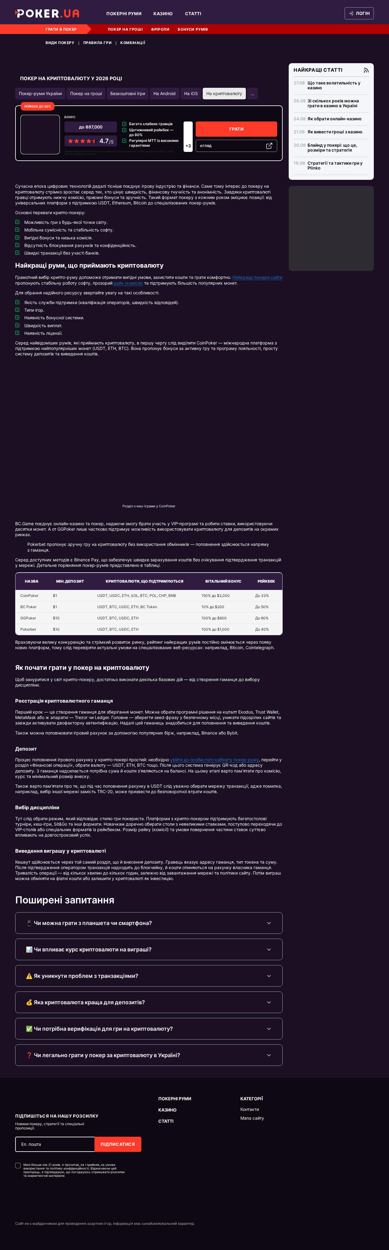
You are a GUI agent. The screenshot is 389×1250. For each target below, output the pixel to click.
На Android (164, 93)
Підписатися (118, 1144)
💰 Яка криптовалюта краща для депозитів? (85, 1002)
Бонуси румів (193, 29)
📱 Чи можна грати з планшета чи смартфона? (89, 923)
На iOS (191, 93)
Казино (163, 13)
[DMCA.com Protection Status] (28, 1195)
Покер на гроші (125, 29)
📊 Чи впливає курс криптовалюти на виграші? (89, 949)
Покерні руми (123, 13)
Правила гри (97, 42)
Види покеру (60, 42)
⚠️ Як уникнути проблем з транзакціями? (82, 976)
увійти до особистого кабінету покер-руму (214, 759)
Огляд (206, 146)
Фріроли (160, 29)
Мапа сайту (252, 1118)
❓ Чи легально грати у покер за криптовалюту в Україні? (103, 1055)
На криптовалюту (224, 93)
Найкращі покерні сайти (257, 277)
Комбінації (132, 42)
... (252, 93)
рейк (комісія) (128, 283)
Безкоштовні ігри (127, 93)
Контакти (249, 1109)
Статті (193, 13)
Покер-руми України (40, 93)
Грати (236, 129)
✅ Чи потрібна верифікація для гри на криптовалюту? (99, 1029)
